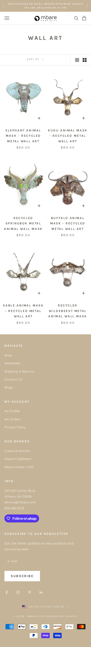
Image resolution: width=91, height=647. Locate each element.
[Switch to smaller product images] (85, 60)
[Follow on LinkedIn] (41, 592)
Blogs (8, 387)
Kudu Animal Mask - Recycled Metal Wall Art (67, 136)
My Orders (12, 419)
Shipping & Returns (19, 371)
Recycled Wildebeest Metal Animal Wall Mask (67, 311)
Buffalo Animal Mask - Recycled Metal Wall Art (67, 223)
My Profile (12, 411)
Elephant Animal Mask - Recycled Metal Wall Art (23, 136)
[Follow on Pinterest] (29, 592)
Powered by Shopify (61, 616)
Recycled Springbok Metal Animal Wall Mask (23, 223)
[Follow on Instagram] (18, 592)
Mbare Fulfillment (18, 458)
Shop (8, 355)
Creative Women (17, 451)
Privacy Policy (15, 427)
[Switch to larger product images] (77, 60)
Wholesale (12, 363)
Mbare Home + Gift (19, 467)
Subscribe (22, 576)
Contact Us (13, 379)
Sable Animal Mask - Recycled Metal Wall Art (23, 311)
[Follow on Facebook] (6, 592)
